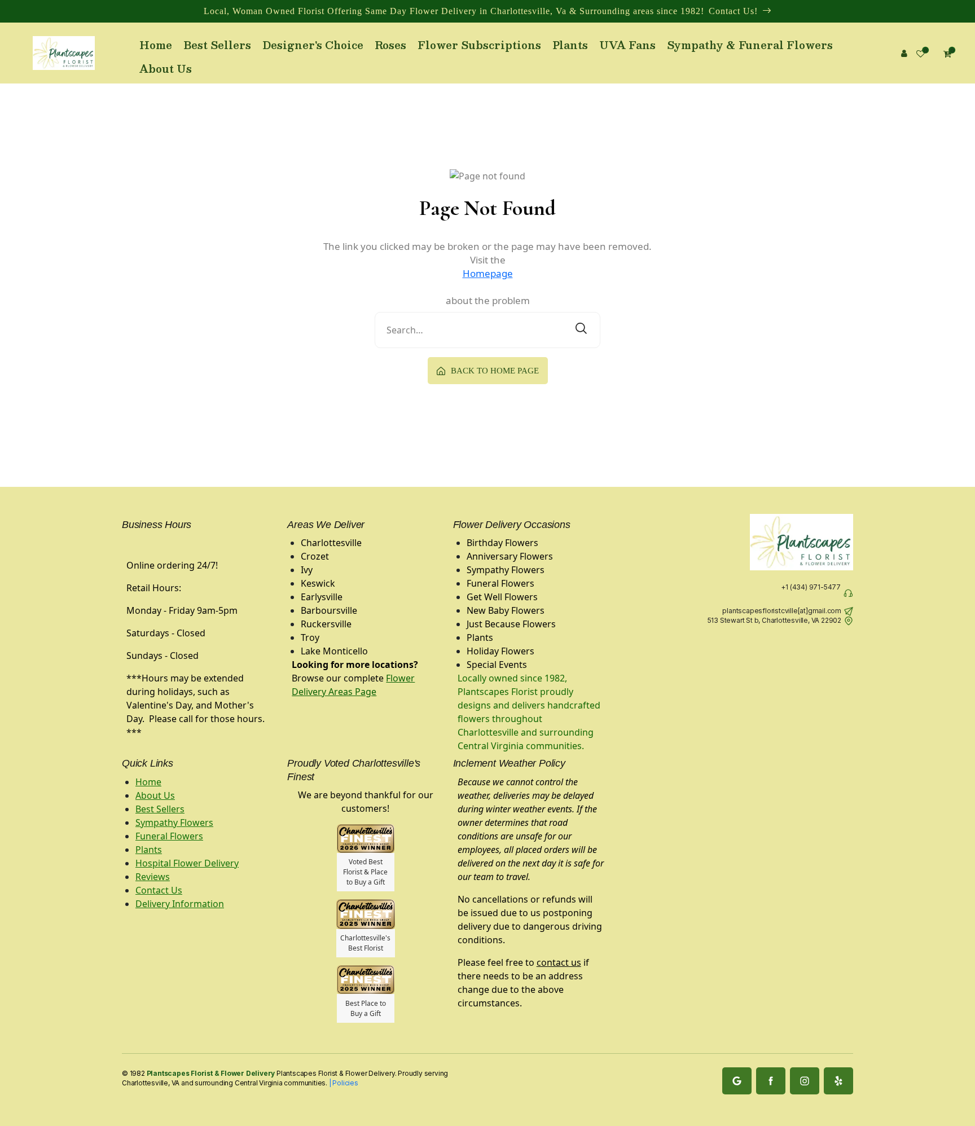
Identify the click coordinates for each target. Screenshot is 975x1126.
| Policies (342, 1083)
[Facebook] (770, 1080)
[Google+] (737, 1080)
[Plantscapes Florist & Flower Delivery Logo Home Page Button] (63, 53)
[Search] (581, 330)
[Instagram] (804, 1080)
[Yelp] (838, 1080)
